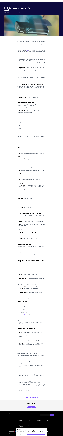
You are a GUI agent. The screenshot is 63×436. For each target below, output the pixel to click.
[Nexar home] (11, 1)
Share (20, 12)
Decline (41, 434)
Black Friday (29, 421)
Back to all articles (32, 407)
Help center (47, 420)
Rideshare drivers (39, 420)
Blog (9, 420)
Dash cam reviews (21, 426)
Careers (10, 421)
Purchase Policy (48, 433)
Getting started (47, 421)
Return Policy (52, 433)
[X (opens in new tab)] (51, 431)
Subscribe (52, 414)
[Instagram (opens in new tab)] (53, 431)
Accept (31, 434)
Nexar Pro (20, 425)
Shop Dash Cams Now (31, 257)
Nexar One (20, 421)
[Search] (51, 1)
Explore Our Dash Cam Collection (31, 397)
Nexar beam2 (20, 420)
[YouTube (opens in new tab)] (47, 431)
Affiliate (28, 425)
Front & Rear (29, 420)
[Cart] (53, 1)
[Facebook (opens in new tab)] (49, 431)
